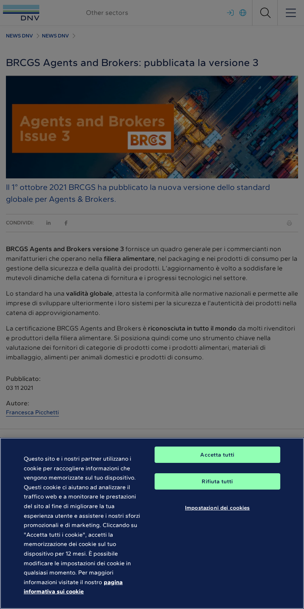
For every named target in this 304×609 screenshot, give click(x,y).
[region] (152, 523)
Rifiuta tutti (217, 481)
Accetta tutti (217, 454)
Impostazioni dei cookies (217, 507)
